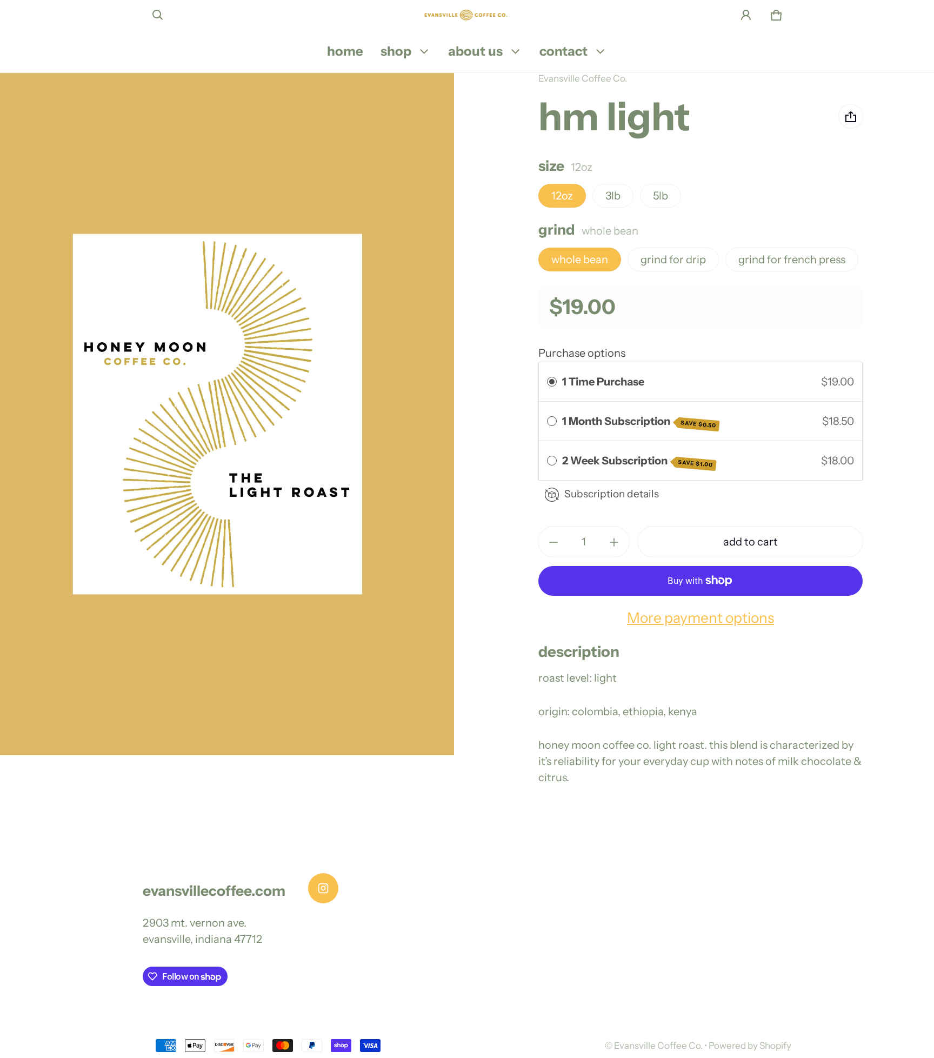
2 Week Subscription (637, 461)
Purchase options (581, 353)
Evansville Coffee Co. (658, 1045)
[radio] (552, 381)
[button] (158, 15)
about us (475, 51)
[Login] (746, 15)
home (345, 51)
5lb (660, 196)
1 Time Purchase (603, 381)
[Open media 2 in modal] (227, 414)
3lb (613, 196)
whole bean (579, 260)
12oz (562, 196)
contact (563, 51)
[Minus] (553, 542)
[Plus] (614, 542)
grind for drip (673, 260)
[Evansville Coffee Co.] (467, 15)
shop (396, 51)
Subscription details (611, 494)
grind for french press (791, 260)
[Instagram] (323, 888)
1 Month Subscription (639, 422)
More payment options (700, 618)
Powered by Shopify (750, 1045)
